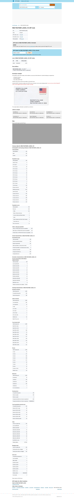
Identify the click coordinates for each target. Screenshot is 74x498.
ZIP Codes (17, 1)
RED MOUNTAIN (15, 489)
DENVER (14, 487)
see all (21, 34)
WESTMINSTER (37, 487)
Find (29, 52)
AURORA (26, 487)
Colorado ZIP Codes (15, 484)
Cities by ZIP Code (25, 1)
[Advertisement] (37, 17)
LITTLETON (31, 487)
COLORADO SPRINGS (20, 487)
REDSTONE (59, 489)
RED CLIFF (51, 487)
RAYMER (46, 487)
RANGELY (42, 487)
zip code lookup (31, 46)
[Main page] (13, 1)
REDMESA (38, 489)
